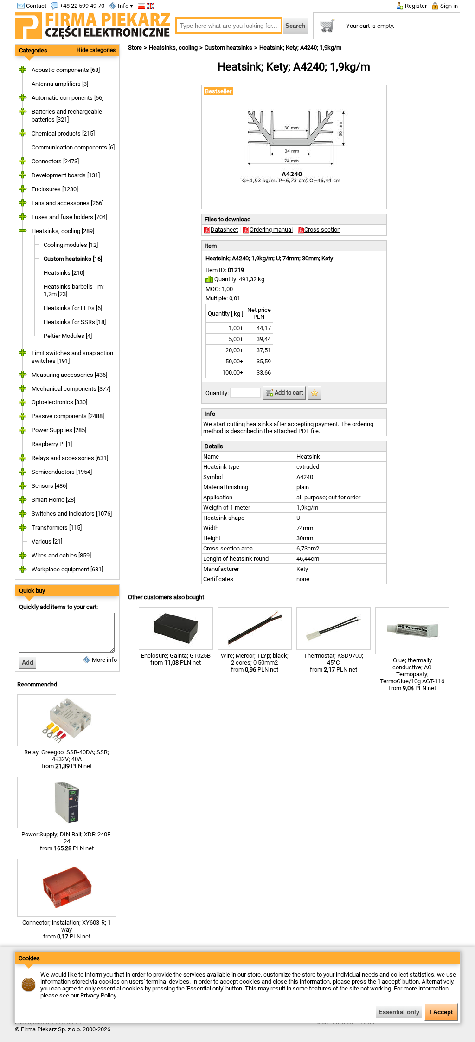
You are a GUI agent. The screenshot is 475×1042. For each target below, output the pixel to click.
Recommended (37, 684)
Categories (33, 50)
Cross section (322, 229)
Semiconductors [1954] (62, 471)
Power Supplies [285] (59, 430)
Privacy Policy (98, 995)
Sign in (448, 5)
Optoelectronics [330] (59, 402)
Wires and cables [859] (61, 555)
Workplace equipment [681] (67, 569)
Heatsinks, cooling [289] (63, 230)
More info (103, 659)
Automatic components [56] (67, 97)
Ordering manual (271, 229)
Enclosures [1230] (55, 189)
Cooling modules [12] (71, 244)
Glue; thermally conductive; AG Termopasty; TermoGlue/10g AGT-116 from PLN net (412, 674)
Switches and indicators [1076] (72, 513)
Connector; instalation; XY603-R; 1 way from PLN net (66, 929)
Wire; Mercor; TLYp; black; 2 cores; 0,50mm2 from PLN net (255, 662)
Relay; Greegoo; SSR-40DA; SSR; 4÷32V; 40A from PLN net (66, 759)
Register (415, 5)
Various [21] (47, 541)
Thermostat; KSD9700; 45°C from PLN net (333, 662)
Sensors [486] (49, 485)
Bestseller (218, 91)
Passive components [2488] (68, 416)
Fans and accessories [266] (67, 203)
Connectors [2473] (55, 161)
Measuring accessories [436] (69, 374)
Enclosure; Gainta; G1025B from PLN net (176, 659)
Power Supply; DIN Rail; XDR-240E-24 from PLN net (66, 841)
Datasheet (224, 229)
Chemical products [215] (63, 133)
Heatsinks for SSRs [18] (75, 321)
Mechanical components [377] (71, 388)
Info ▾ (124, 5)
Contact (35, 5)
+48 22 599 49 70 (81, 5)
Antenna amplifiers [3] (60, 83)
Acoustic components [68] (66, 69)
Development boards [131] (66, 175)
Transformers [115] (57, 527)
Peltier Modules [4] (68, 335)
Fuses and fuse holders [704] (69, 217)
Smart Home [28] (53, 499)
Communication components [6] (73, 147)
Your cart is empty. (370, 25)
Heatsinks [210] (64, 272)
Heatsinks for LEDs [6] (73, 307)
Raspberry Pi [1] (52, 443)
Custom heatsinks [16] (73, 258)
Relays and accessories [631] (70, 457)
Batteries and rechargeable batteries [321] (67, 115)
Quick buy (32, 590)
